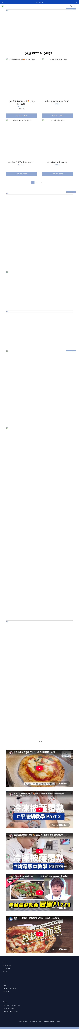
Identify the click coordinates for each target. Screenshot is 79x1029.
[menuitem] (32, 182)
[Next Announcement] (76, 2)
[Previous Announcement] (2, 2)
